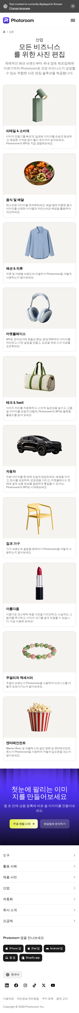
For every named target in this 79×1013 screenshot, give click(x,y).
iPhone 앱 (15, 948)
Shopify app (33, 957)
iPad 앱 (35, 948)
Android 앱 (56, 948)
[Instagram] (25, 985)
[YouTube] (53, 985)
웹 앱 (12, 957)
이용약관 (8, 998)
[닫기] (73, 6)
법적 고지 (62, 998)
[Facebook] (16, 985)
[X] (44, 985)
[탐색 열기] (72, 20)
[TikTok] (34, 985)
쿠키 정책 (47, 998)
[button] (39, 855)
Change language (19, 8)
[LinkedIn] (7, 985)
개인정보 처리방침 (28, 998)
